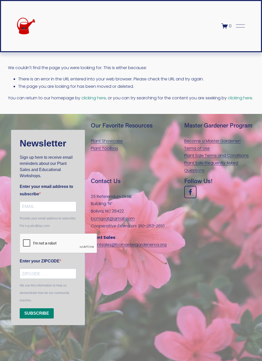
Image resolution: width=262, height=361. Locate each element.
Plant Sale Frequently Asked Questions (211, 166)
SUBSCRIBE (36, 313)
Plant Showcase (107, 141)
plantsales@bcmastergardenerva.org (129, 245)
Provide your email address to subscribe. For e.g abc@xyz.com (48, 222)
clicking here (93, 98)
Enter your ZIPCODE (40, 261)
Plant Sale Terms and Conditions (216, 155)
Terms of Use (197, 148)
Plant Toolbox (104, 148)
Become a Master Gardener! (212, 141)
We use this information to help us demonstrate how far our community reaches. (44, 293)
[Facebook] (190, 192)
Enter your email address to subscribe (46, 190)
